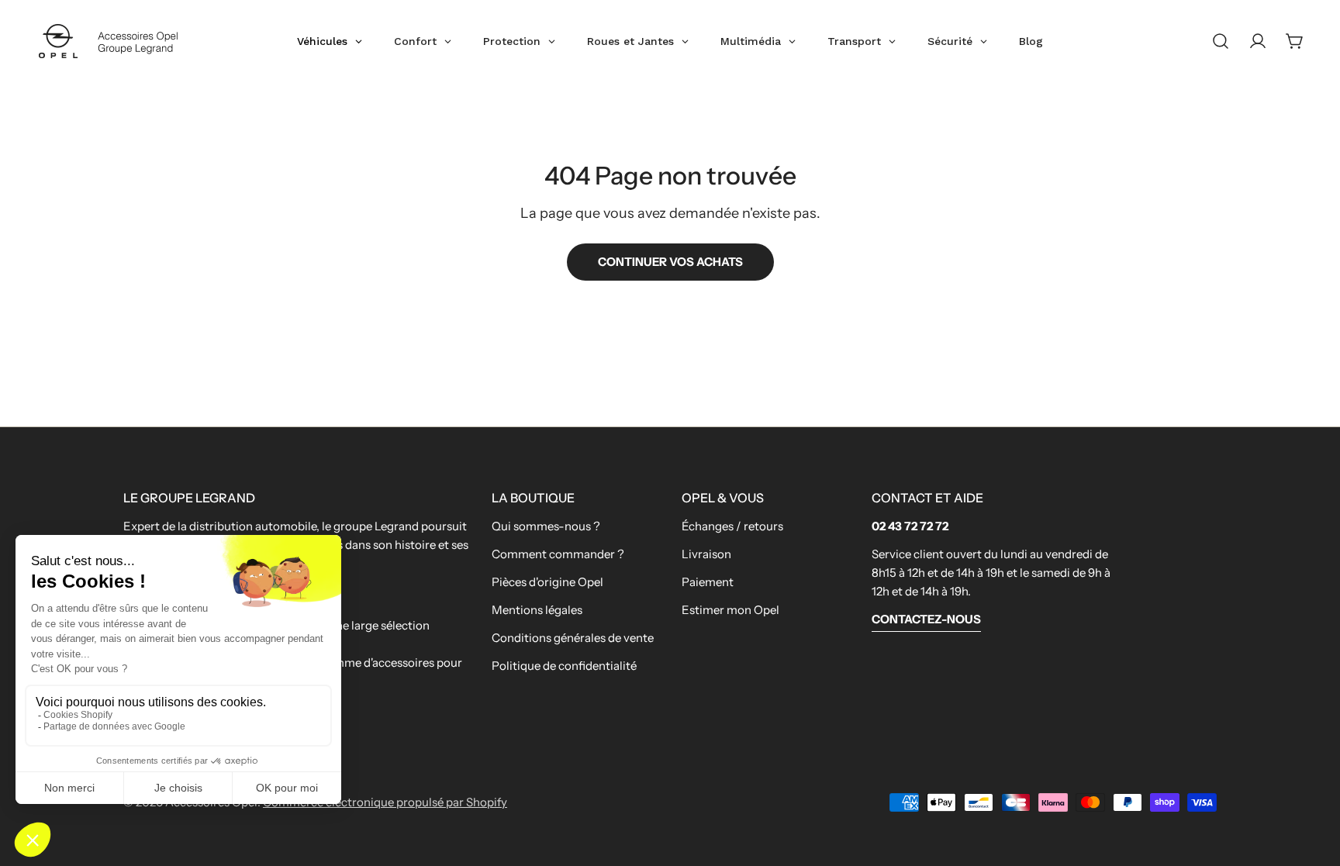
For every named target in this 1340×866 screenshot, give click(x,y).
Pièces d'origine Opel (547, 581)
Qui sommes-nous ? (546, 526)
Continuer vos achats (670, 261)
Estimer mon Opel (730, 609)
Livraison (706, 554)
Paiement (708, 581)
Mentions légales (537, 609)
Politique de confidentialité (564, 665)
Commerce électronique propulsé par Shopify (385, 802)
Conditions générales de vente (573, 637)
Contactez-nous (926, 619)
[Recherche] (1220, 41)
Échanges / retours (732, 526)
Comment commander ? (558, 554)
